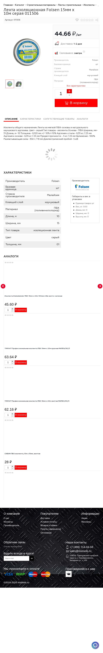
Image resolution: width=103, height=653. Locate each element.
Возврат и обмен (49, 525)
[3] (87, 20)
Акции (84, 518)
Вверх (87, 516)
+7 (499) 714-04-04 (81, 547)
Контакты (8, 522)
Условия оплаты (49, 522)
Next (100, 286)
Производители (11, 525)
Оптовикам (46, 532)
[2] (84, 20)
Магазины (86, 522)
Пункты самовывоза (51, 529)
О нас (6, 518)
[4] (89, 20)
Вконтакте (69, 574)
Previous (3, 286)
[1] (81, 20)
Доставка (45, 518)
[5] (92, 20)
